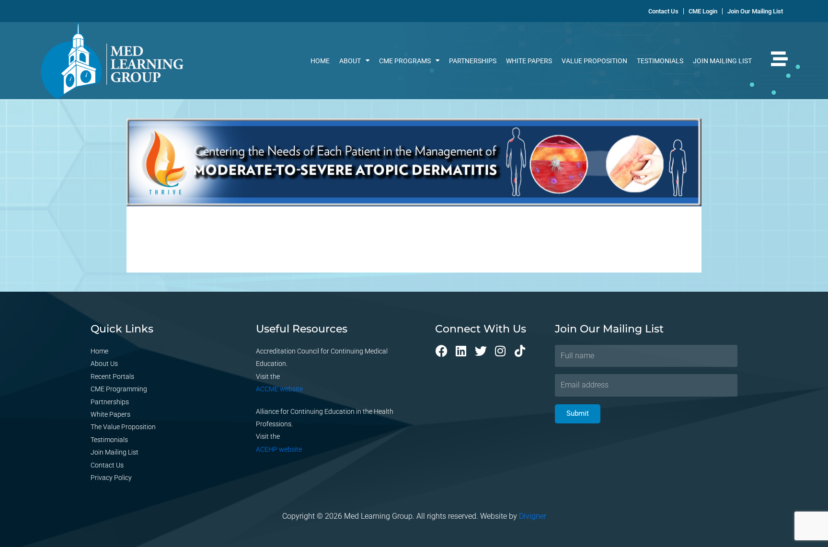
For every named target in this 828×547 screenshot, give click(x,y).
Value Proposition (594, 61)
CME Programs (405, 61)
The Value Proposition (123, 427)
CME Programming (119, 389)
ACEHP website (279, 449)
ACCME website (279, 389)
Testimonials (660, 61)
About (350, 61)
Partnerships (472, 61)
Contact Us (107, 465)
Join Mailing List (722, 61)
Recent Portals (112, 376)
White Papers (529, 61)
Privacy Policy (111, 477)
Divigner (532, 516)
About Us (104, 363)
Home (320, 61)
